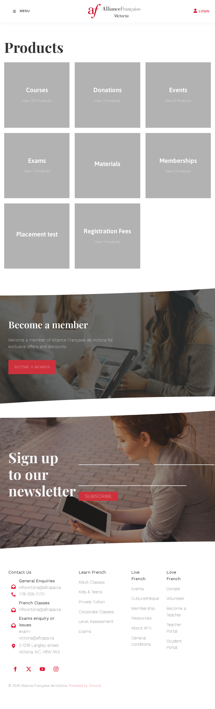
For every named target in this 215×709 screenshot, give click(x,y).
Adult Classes (92, 582)
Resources (141, 618)
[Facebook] (15, 669)
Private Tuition (92, 601)
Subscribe (98, 496)
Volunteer (175, 598)
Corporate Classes (96, 611)
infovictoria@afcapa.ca (40, 587)
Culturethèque (145, 598)
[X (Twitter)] (28, 669)
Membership (143, 608)
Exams (85, 631)
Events (137, 588)
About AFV (141, 627)
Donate (173, 588)
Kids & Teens (90, 591)
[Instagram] (55, 669)
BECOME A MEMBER (26, 363)
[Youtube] (42, 669)
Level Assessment (96, 621)
